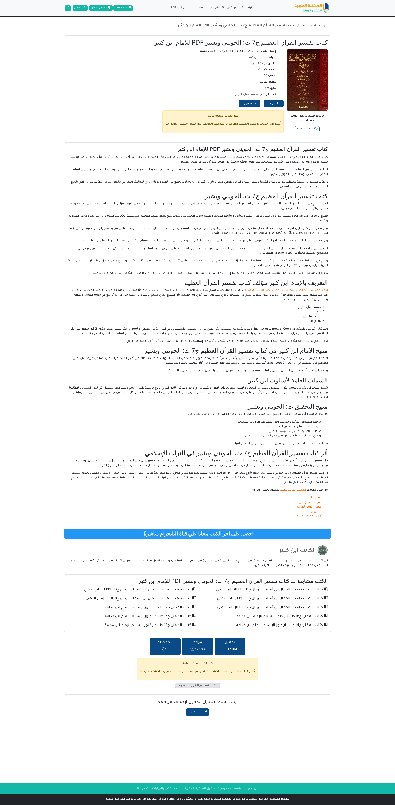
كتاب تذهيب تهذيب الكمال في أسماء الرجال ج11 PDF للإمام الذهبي (270, 590)
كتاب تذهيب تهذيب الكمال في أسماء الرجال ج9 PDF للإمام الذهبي (270, 599)
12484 (231, 646)
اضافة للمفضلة (306, 129)
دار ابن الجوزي (259, 63)
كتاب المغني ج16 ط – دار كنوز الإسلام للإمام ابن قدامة (280, 617)
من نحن (253, 788)
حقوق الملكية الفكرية (199, 788)
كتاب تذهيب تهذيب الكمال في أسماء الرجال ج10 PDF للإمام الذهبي (138, 590)
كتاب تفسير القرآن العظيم (198, 685)
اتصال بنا (172, 124)
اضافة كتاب (122, 8)
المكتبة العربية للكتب (293, 490)
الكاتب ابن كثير (257, 57)
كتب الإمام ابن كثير (310, 502)
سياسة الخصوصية (231, 788)
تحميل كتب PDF (181, 7)
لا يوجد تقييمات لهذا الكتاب (307, 118)
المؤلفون (232, 7)
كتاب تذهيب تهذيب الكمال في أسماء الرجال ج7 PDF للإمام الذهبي (270, 608)
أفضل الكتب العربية (309, 507)
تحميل (248, 103)
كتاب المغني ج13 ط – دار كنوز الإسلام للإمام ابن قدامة (148, 625)
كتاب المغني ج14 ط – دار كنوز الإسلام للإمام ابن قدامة (280, 625)
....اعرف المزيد (263, 565)
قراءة (272, 103)
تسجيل (78, 8)
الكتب (305, 26)
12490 (199, 646)
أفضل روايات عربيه (310, 511)
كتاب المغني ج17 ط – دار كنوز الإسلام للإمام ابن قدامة (148, 608)
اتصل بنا (143, 788)
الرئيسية (247, 7)
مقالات (199, 7)
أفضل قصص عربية (309, 516)
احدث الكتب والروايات (166, 788)
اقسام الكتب (215, 7)
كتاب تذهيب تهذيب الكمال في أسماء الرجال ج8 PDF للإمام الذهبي (139, 599)
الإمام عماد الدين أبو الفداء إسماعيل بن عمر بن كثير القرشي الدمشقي (285, 290)
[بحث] (68, 8)
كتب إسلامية (314, 497)
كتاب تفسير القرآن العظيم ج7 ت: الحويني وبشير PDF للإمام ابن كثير (237, 26)
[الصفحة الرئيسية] (311, 8)
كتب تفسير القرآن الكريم (250, 94)
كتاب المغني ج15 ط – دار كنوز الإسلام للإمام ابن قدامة (148, 617)
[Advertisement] (197, 746)
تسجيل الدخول (99, 8)
